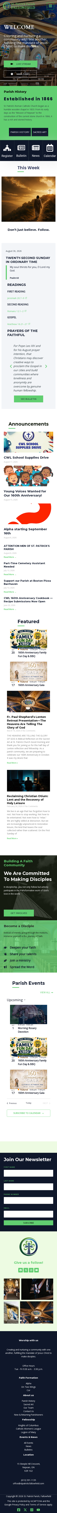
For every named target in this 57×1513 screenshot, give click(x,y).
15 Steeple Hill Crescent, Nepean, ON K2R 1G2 (28, 1467)
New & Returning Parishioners (28, 1414)
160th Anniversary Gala (31, 685)
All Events (28, 1442)
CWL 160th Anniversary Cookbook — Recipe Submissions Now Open (28, 600)
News (36, 156)
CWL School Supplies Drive (26, 457)
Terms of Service (38, 1504)
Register (7, 156)
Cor (28, 1390)
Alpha (28, 1383)
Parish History (28, 1400)
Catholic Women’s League (28, 1428)
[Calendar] (50, 148)
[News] (36, 147)
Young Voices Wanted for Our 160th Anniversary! (25, 493)
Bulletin (21, 156)
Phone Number (11, 1194)
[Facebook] (18, 1509)
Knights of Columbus (28, 1425)
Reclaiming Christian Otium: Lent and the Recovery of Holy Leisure (27, 800)
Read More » (12, 763)
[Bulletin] (21, 147)
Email (7, 1208)
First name (9, 1167)
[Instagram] (31, 1509)
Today (28, 1103)
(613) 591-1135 (28, 1480)
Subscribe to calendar (26, 1113)
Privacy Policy (18, 1504)
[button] (11, 366)
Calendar (50, 156)
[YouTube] (38, 1509)
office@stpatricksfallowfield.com (28, 1483)
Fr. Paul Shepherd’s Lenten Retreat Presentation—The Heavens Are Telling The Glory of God (26, 722)
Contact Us (28, 1411)
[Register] (7, 148)
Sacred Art (28, 1404)
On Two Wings (28, 1386)
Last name (9, 1181)
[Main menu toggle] (50, 6)
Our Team (29, 1407)
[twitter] (25, 1509)
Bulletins (28, 1449)
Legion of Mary (28, 1432)
